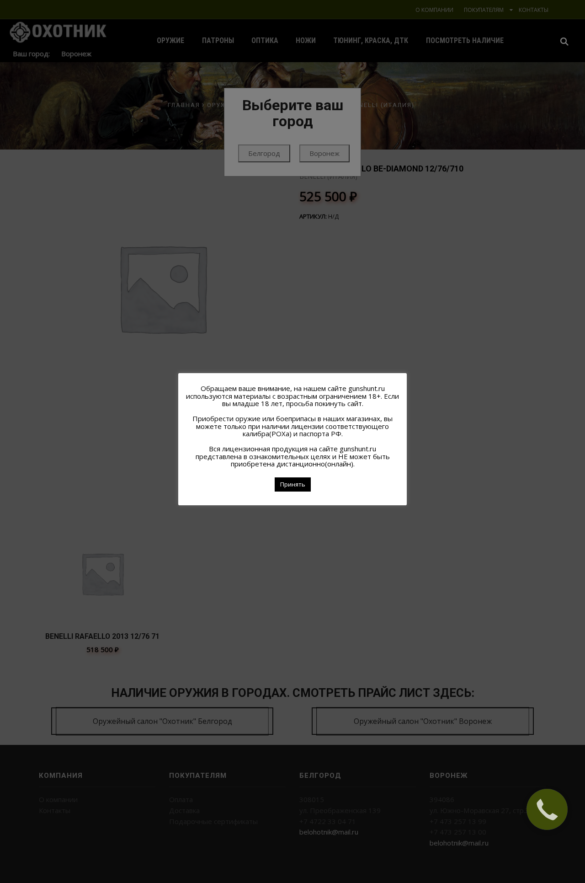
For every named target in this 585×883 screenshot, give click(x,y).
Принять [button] (292, 484)
